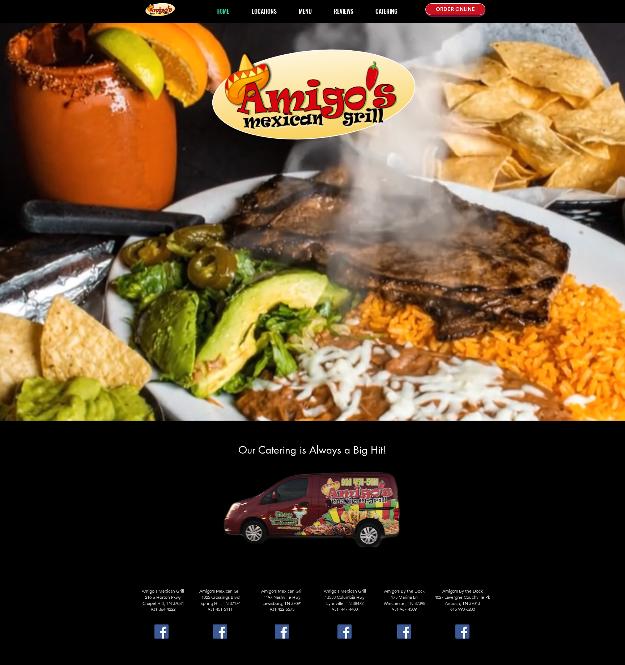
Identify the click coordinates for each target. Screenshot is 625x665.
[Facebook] (161, 631)
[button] (305, 8)
